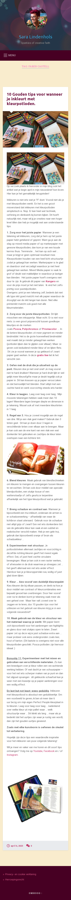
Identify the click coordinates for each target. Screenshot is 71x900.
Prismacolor (49, 329)
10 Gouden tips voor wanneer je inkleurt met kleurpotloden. (34, 99)
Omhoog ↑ (35, 893)
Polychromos (30, 329)
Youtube (37, 751)
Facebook (49, 751)
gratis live (42, 355)
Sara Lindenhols (35, 36)
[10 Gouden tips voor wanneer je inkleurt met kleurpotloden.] (35, 129)
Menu (12, 55)
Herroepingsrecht (14, 879)
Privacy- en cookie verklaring (20, 874)
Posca (17, 329)
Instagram (12, 754)
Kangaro (51, 281)
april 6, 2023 (17, 846)
